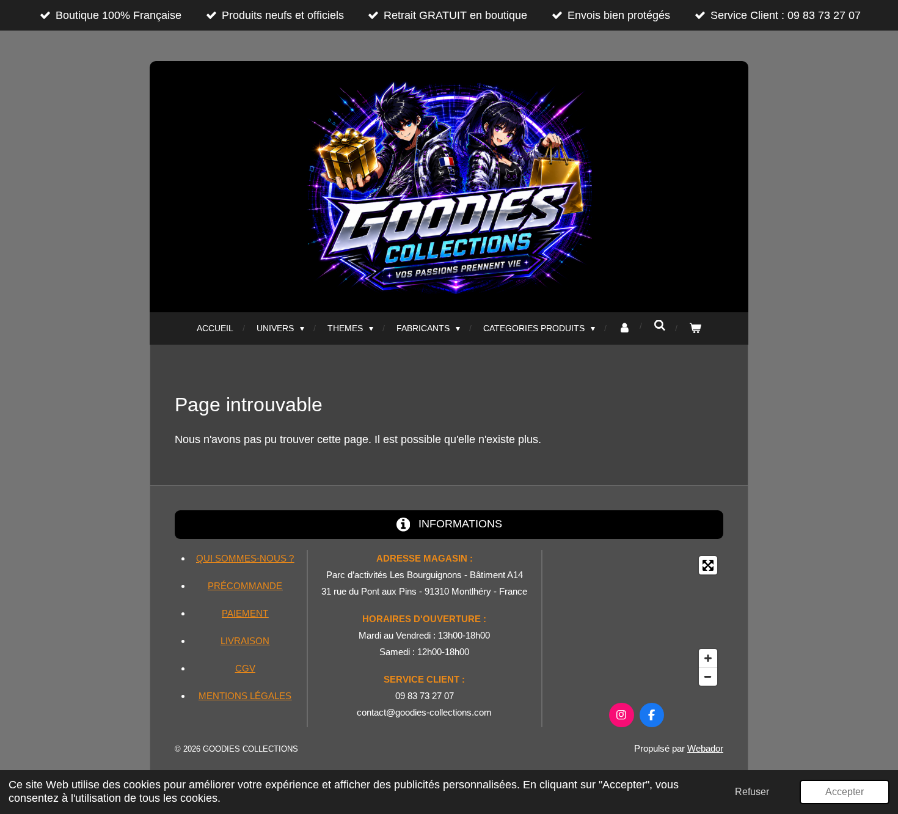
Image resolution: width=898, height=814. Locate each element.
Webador (705, 748)
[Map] (636, 621)
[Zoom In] (708, 658)
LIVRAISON (245, 641)
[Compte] (624, 328)
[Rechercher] (660, 325)
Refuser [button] (752, 791)
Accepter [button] (844, 791)
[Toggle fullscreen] (708, 565)
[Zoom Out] (708, 676)
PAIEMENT (245, 613)
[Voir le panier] (695, 328)
